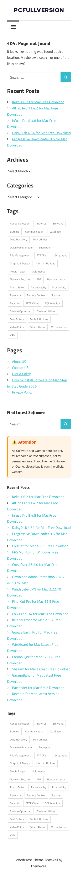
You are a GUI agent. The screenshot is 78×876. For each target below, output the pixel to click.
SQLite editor (52, 303)
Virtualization (59, 327)
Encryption (45, 247)
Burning (14, 231)
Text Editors (17, 319)
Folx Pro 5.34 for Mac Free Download (40, 614)
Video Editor (17, 327)
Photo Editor (17, 287)
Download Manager (21, 247)
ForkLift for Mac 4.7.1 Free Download (40, 546)
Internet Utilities (45, 263)
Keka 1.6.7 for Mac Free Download (38, 102)
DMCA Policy (21, 374)
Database (55, 231)
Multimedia (38, 271)
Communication (34, 231)
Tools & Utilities (39, 319)
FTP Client (42, 255)
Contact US (20, 367)
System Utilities (46, 311)
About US (19, 361)
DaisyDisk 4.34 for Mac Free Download (41, 133)
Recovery (15, 295)
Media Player (17, 271)
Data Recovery (18, 239)
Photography (38, 287)
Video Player (37, 327)
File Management (20, 255)
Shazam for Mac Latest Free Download (41, 669)
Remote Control (36, 295)
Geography (60, 255)
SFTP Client (32, 303)
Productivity (59, 287)
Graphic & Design (20, 263)
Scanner (56, 295)
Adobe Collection (20, 223)
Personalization (56, 279)
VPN (12, 335)
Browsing (57, 223)
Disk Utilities (40, 239)
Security (15, 303)
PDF (38, 279)
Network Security (20, 279)
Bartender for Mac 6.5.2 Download (38, 687)
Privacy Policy (22, 392)
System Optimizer (20, 311)
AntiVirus (41, 223)
